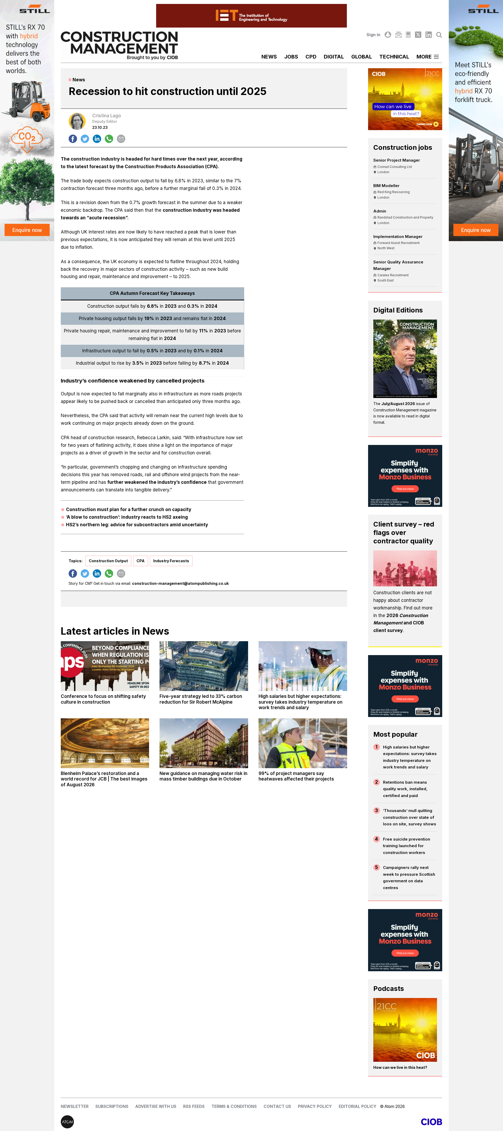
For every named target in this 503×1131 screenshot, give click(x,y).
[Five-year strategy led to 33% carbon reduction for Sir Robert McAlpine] (204, 666)
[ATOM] (156, 1121)
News (269, 57)
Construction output (108, 561)
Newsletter (75, 1106)
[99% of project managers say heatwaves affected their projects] (303, 743)
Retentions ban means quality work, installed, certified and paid (405, 789)
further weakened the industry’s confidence (157, 482)
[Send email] (121, 139)
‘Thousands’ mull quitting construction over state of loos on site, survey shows (409, 817)
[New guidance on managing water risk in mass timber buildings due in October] (204, 743)
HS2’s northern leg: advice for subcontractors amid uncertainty (137, 524)
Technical (394, 57)
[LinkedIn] (428, 34)
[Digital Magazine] (408, 34)
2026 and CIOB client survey (400, 623)
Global (361, 57)
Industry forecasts (171, 561)
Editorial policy (357, 1106)
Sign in (373, 34)
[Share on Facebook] (73, 139)
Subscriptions (111, 1106)
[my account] (388, 34)
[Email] (398, 34)
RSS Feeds (194, 1106)
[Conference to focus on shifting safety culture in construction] (105, 666)
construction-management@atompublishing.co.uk (180, 583)
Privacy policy (315, 1106)
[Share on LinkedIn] (97, 139)
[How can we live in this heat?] (405, 1030)
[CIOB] (347, 1121)
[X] (418, 34)
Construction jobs (402, 147)
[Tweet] (85, 139)
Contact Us (277, 1106)
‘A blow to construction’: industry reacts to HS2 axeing (127, 517)
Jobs (291, 57)
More (424, 57)
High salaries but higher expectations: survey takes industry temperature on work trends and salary (410, 757)
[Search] (439, 34)
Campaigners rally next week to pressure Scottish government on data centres (409, 877)
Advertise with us (155, 1106)
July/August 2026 (398, 403)
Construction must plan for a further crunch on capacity (128, 509)
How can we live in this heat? (400, 1067)
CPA (140, 561)
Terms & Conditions (234, 1106)
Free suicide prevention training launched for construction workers (406, 846)
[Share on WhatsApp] (109, 139)
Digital (334, 57)
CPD (310, 57)
